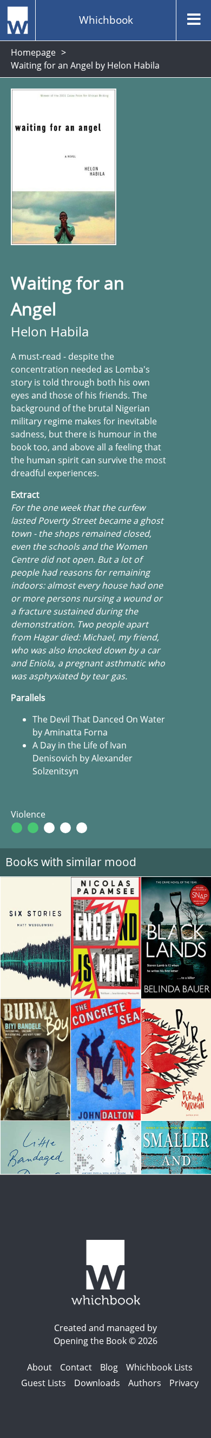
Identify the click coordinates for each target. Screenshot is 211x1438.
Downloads (97, 1383)
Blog (109, 1367)
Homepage (33, 52)
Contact (76, 1367)
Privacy (184, 1383)
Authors (144, 1383)
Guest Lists (43, 1383)
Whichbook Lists (159, 1367)
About (39, 1367)
